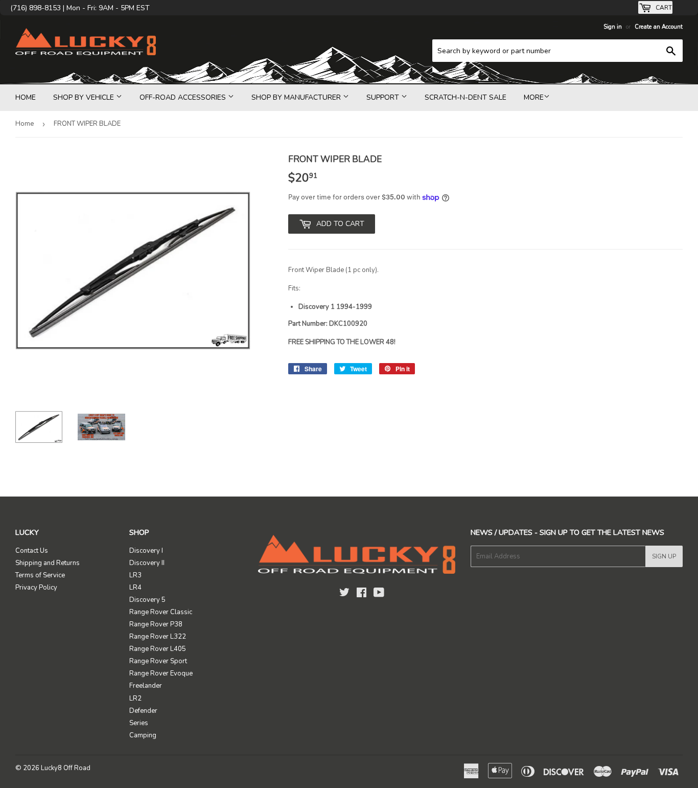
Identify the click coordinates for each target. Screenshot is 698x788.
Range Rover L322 (157, 636)
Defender (143, 710)
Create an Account (659, 27)
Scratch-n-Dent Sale (465, 97)
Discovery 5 (147, 599)
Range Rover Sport (158, 661)
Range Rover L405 (157, 649)
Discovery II (147, 563)
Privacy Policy (36, 587)
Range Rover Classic (160, 612)
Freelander (145, 685)
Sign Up (664, 556)
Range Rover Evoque (161, 673)
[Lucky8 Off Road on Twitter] (344, 594)
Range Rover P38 (155, 624)
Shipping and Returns (47, 563)
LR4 (135, 587)
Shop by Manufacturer (297, 97)
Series (138, 723)
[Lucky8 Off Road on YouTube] (379, 594)
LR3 (135, 575)
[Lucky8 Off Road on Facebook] (361, 594)
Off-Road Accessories (183, 97)
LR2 (135, 698)
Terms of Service (40, 575)
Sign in (612, 27)
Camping (142, 735)
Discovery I (146, 550)
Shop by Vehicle (84, 97)
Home (25, 97)
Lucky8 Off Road (65, 768)
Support (383, 97)
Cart (663, 8)
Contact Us (31, 550)
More (534, 97)
